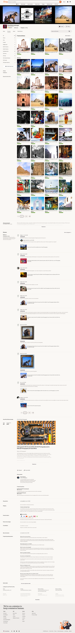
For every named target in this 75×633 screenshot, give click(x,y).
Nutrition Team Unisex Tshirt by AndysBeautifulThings (25, 595)
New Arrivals (23, 4)
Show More (37, 599)
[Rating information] (8, 27)
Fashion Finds (37, 4)
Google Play (14, 626)
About (14, 31)
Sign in (64, 1)
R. (20, 382)
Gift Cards (56, 4)
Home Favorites (30, 4)
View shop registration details (25, 583)
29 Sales (4, 70)
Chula (21, 281)
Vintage (43, 4)
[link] (18, 216)
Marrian (21, 397)
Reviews (9, 31)
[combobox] (33, 2)
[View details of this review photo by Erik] (27, 333)
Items (4, 31)
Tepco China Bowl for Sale (42, 591)
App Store (6, 626)
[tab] (9, 36)
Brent (24, 240)
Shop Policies (20, 31)
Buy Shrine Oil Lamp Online (59, 596)
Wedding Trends (49, 4)
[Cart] (70, 2)
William (21, 235)
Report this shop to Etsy (7, 76)
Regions (70, 631)
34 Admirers (5, 72)
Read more (44, 226)
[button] (61, 26)
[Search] (60, 2)
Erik (20, 324)
